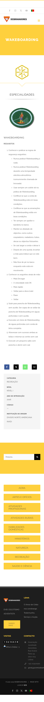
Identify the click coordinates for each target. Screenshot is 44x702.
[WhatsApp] (25, 367)
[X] (16, 367)
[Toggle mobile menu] (39, 20)
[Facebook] (7, 367)
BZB (25, 685)
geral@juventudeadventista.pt (34, 668)
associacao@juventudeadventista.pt (22, 5)
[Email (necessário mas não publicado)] (34, 367)
